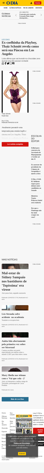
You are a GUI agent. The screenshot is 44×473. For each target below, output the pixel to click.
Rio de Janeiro (28, 8)
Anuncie (39, 456)
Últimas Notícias (15, 8)
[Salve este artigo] (10, 64)
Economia (5, 438)
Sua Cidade (12, 414)
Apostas (12, 418)
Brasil (3, 441)
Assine (37, 3)
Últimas (6, 15)
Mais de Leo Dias (17, 399)
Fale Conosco (32, 457)
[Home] (12, 4)
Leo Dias (6, 40)
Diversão (38, 8)
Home (5, 8)
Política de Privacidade (22, 443)
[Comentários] (13, 64)
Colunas (4, 435)
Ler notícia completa (15, 144)
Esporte (4, 431)
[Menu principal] (4, 3)
